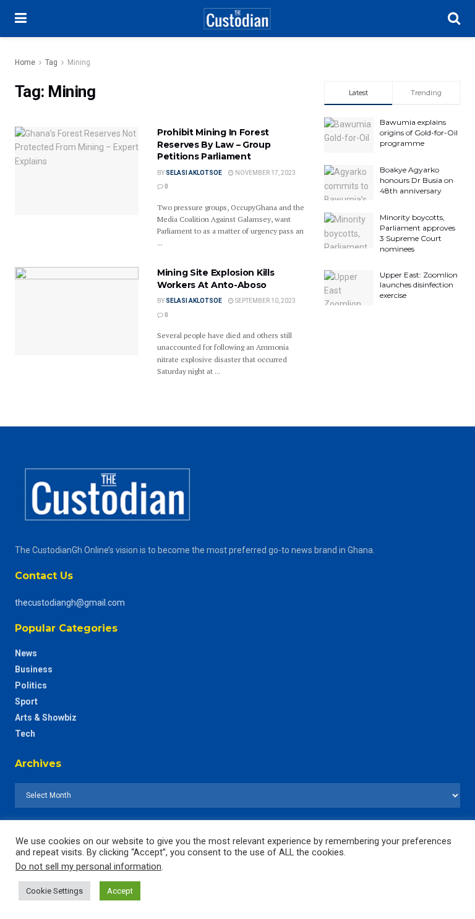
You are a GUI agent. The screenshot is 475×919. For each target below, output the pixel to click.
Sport (26, 701)
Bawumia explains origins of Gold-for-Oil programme (419, 132)
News (26, 653)
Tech (25, 734)
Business (34, 669)
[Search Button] (454, 18)
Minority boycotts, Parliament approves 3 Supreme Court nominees (417, 233)
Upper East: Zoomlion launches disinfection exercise (419, 285)
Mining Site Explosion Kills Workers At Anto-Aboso (215, 278)
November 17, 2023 (265, 172)
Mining (78, 62)
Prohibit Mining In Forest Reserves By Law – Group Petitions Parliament (214, 144)
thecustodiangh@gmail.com (70, 603)
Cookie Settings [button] (54, 891)
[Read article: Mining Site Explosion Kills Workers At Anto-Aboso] (77, 311)
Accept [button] (120, 891)
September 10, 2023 (265, 300)
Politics (31, 685)
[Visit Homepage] (237, 18)
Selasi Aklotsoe (194, 172)
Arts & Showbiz (46, 717)
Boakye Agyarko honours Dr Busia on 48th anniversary (416, 180)
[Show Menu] (21, 18)
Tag (51, 62)
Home (25, 62)
